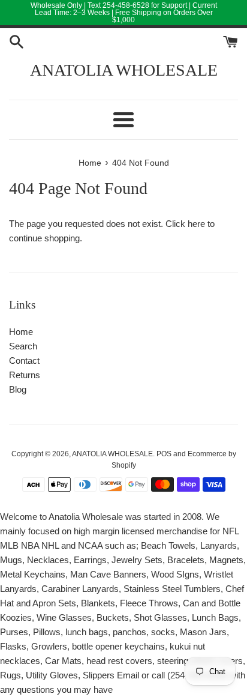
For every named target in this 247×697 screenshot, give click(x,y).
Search (23, 346)
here (196, 224)
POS (163, 454)
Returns (24, 375)
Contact (24, 360)
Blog (17, 389)
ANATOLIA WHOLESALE (124, 70)
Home (21, 332)
